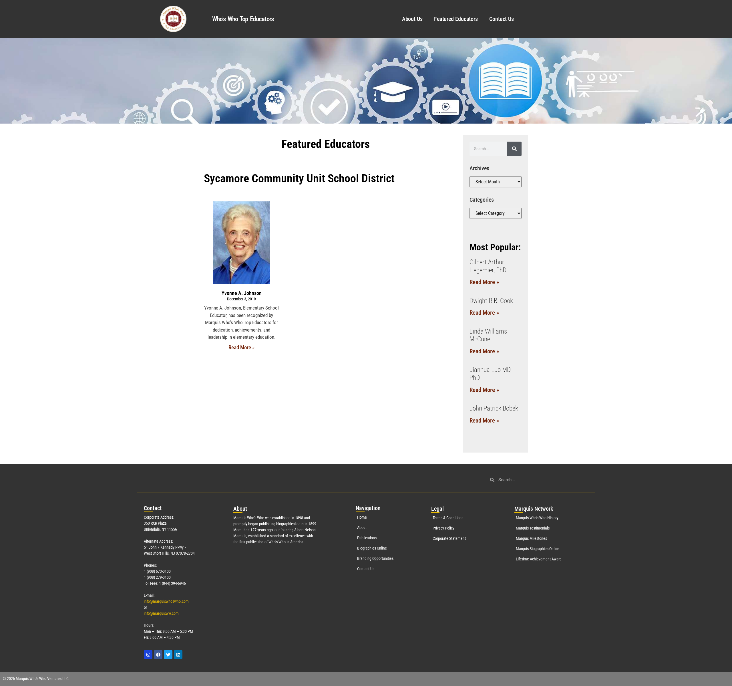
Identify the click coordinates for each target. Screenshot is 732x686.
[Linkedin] (178, 654)
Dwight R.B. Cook (491, 301)
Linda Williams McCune (488, 335)
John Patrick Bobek (494, 408)
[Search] (514, 149)
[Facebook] (158, 654)
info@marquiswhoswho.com (166, 601)
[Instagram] (148, 654)
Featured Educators (456, 18)
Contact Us (501, 18)
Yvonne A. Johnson (242, 293)
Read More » (241, 347)
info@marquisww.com (161, 613)
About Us (412, 18)
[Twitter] (168, 654)
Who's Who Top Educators (243, 19)
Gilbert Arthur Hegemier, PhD (488, 266)
